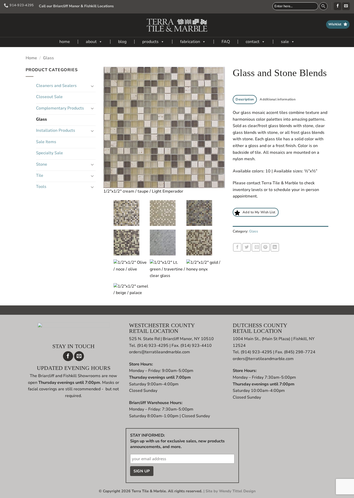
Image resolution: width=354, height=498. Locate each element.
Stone (41, 164)
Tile (39, 175)
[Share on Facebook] (237, 247)
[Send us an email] (346, 6)
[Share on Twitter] (246, 247)
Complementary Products (60, 108)
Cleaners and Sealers (56, 86)
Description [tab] (245, 99)
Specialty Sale (49, 153)
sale (285, 42)
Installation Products (55, 130)
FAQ (226, 42)
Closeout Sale (49, 97)
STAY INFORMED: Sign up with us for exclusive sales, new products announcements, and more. (177, 441)
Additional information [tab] (277, 99)
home (64, 42)
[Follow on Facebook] (337, 6)
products (150, 42)
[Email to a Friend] (256, 247)
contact (252, 42)
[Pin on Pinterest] (265, 247)
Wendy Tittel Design (237, 491)
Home (31, 58)
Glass (48, 58)
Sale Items (46, 142)
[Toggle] (92, 86)
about (91, 42)
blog (122, 42)
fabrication (190, 42)
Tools (41, 186)
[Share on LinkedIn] (275, 247)
